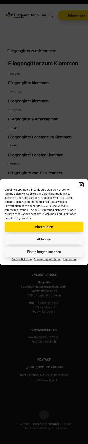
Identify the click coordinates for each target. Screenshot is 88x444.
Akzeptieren (44, 227)
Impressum (70, 259)
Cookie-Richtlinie (22, 259)
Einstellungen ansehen (44, 252)
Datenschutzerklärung (47, 259)
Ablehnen (44, 239)
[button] (81, 184)
